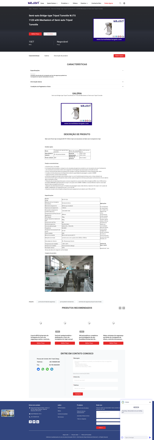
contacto (78, 394)
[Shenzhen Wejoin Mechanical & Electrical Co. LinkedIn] (37, 421)
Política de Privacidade (86, 434)
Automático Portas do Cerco (83, 415)
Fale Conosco (61, 417)
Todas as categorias (81, 418)
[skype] (51, 369)
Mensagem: (77, 358)
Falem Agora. (119, 55)
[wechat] (47, 369)
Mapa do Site (65, 434)
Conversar (50, 34)
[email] (38, 369)
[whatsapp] (42, 369)
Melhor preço (35, 34)
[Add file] (122, 437)
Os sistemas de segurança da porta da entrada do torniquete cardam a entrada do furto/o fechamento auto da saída (89, 339)
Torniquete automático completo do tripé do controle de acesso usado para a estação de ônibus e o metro (64, 339)
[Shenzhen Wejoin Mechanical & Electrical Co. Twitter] (34, 421)
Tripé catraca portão (44, 8)
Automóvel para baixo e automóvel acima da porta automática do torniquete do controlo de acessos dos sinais (113, 339)
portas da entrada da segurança (46, 301)
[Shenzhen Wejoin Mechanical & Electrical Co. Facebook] (30, 421)
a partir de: (77, 377)
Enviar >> (101, 427)
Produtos (35, 8)
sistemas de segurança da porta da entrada (90, 301)
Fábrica (59, 410)
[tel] (56, 369)
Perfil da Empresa (61, 407)
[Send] (150, 437)
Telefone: (76, 385)
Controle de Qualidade (62, 414)
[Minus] (150, 402)
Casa (30, 8)
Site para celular (74, 434)
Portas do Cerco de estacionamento (81, 412)
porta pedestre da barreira (67, 301)
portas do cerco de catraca (83, 408)
